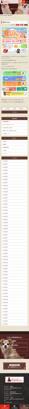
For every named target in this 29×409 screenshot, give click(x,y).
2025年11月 (5, 188)
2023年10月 (5, 265)
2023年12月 (5, 259)
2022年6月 (5, 314)
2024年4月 (5, 247)
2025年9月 (5, 195)
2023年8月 (5, 271)
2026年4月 (5, 173)
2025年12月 (5, 185)
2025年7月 (5, 201)
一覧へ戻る (14, 112)
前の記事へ (7, 108)
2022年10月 (5, 302)
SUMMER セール (6, 133)
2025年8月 (5, 198)
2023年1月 (5, 293)
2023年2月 (5, 290)
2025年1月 (5, 219)
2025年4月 (5, 210)
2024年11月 (5, 225)
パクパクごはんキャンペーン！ (9, 124)
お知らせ (5, 141)
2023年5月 (5, 281)
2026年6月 (5, 167)
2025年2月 (5, 216)
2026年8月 (5, 161)
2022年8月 (5, 308)
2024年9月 (5, 231)
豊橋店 (4, 144)
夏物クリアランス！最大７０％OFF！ (10, 130)
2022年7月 (5, 311)
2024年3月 (5, 250)
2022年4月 (5, 321)
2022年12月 (5, 296)
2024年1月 (5, 256)
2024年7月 (5, 238)
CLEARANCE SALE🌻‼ (7, 127)
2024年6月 (5, 241)
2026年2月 (5, 179)
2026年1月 (5, 182)
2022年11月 (5, 299)
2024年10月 (5, 228)
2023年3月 (5, 287)
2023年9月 (5, 268)
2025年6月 (5, 204)
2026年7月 (5, 164)
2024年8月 (5, 234)
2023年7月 (5, 274)
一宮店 (4, 150)
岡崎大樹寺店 (6, 147)
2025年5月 (5, 207)
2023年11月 (5, 262)
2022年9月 (5, 305)
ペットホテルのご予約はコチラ (9, 355)
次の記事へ (21, 108)
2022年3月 (5, 324)
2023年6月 (5, 278)
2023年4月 (5, 284)
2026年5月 (5, 170)
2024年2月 (5, 253)
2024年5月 (5, 244)
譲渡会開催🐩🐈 (6, 121)
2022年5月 (5, 318)
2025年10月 (5, 191)
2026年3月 (5, 176)
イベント (4, 153)
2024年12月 (5, 222)
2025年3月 (5, 213)
